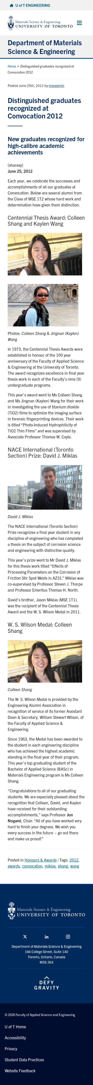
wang (74, 865)
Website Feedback (20, 1070)
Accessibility (15, 1037)
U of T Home (15, 1026)
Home (12, 66)
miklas (50, 865)
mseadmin (56, 85)
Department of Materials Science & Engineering (45, 46)
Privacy (11, 1048)
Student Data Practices (24, 1059)
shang (63, 865)
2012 (73, 859)
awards (14, 865)
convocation (32, 865)
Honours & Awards (41, 859)
